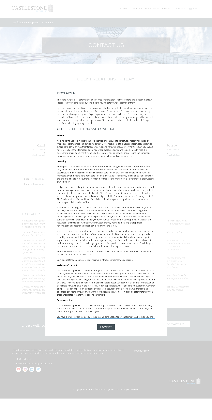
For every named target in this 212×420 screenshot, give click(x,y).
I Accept (106, 327)
